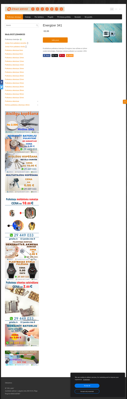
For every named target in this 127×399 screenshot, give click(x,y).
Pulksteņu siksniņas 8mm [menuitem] (14, 54)
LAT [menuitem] (112, 9)
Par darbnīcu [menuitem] (39, 17)
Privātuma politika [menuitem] (64, 17)
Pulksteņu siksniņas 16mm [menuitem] (14, 68)
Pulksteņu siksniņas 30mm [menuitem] (14, 94)
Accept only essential (87, 391)
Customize (86, 379)
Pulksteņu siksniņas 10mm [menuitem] (14, 57)
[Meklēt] (37, 25)
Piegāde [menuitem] (50, 17)
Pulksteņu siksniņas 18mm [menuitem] (14, 72)
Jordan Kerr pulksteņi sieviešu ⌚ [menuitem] (17, 43)
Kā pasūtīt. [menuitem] (89, 17)
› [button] (38, 101)
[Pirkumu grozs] (125, 102)
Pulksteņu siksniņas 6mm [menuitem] (14, 50)
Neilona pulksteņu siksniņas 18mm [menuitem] (17, 105)
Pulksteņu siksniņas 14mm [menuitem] (14, 65)
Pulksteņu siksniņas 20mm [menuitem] (14, 76)
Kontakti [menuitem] (78, 17)
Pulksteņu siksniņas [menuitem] (14, 17)
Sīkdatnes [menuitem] (8, 383)
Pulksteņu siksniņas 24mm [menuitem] (14, 83)
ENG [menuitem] (116, 9)
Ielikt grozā (55, 40)
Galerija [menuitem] (28, 17)
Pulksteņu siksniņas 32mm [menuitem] (14, 97)
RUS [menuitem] (120, 9)
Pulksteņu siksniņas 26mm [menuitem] (14, 87)
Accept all (87, 385)
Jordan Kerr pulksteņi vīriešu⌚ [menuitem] (16, 46)
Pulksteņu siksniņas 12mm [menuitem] (14, 61)
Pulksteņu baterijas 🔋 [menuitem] (13, 39)
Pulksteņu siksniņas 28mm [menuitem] (14, 90)
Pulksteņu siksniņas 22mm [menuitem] (14, 79)
